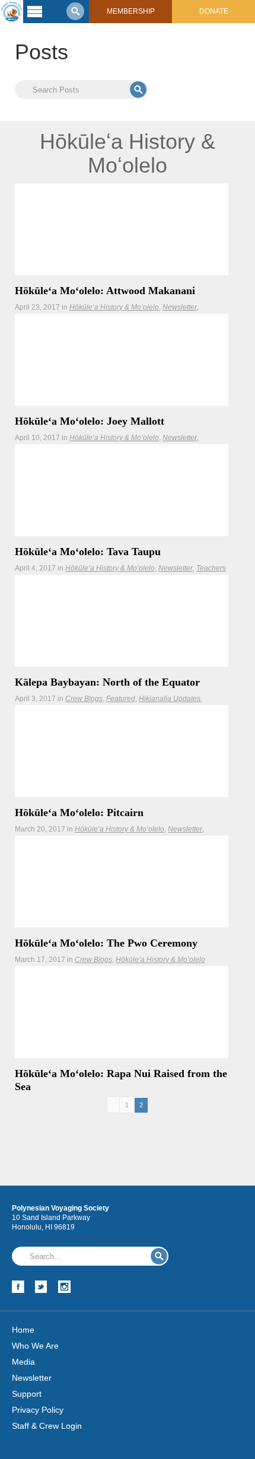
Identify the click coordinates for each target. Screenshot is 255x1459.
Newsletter (179, 307)
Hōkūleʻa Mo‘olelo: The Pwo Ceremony (106, 943)
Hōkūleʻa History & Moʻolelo (114, 307)
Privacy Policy (37, 1410)
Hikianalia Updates (169, 699)
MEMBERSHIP (131, 11)
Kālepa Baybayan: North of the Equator (107, 682)
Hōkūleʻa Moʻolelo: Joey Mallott (89, 421)
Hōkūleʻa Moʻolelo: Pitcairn (79, 812)
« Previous (113, 1105)
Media (23, 1361)
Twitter (41, 1286)
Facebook (18, 1286)
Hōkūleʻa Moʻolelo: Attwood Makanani (105, 291)
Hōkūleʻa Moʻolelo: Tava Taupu (88, 552)
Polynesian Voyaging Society (11, 11)
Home (23, 1329)
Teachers (211, 568)
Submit (138, 89)
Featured (120, 699)
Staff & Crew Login (47, 1426)
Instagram (64, 1286)
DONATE (213, 11)
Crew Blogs (84, 699)
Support (27, 1394)
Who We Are (35, 1345)
